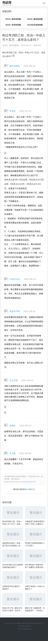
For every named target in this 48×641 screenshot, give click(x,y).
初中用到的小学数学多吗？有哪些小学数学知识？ (34, 566)
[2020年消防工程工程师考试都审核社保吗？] (12, 555)
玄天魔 (12, 453)
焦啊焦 (12, 425)
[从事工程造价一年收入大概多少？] (35, 577)
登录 (27, 489)
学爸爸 (12, 111)
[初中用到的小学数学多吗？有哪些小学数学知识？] (35, 555)
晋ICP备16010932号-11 (36, 623)
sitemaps (27, 626)
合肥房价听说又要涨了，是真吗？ (12, 587)
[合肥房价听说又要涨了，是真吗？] (12, 577)
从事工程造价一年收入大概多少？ (35, 587)
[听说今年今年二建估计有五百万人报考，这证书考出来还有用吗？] (12, 599)
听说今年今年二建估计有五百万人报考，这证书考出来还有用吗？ (12, 609)
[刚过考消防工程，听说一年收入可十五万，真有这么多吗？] (12, 512)
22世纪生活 (14, 279)
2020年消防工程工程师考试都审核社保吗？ (12, 566)
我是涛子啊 (14, 311)
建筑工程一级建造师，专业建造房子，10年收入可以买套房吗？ (35, 609)
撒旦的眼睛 (13, 45)
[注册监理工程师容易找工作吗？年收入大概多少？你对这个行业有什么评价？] (35, 512)
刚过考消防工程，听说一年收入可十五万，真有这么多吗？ (12, 522)
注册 (33, 489)
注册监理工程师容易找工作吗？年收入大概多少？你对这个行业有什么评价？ (35, 522)
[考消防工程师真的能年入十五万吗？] (35, 534)
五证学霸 (13, 380)
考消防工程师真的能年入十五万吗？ (35, 544)
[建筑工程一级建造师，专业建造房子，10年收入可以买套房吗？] (35, 599)
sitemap (21, 626)
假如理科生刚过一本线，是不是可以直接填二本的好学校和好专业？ (12, 544)
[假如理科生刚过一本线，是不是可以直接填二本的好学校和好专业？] (12, 534)
